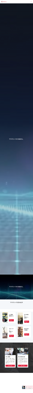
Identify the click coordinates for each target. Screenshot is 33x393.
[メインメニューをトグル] (31, 2)
